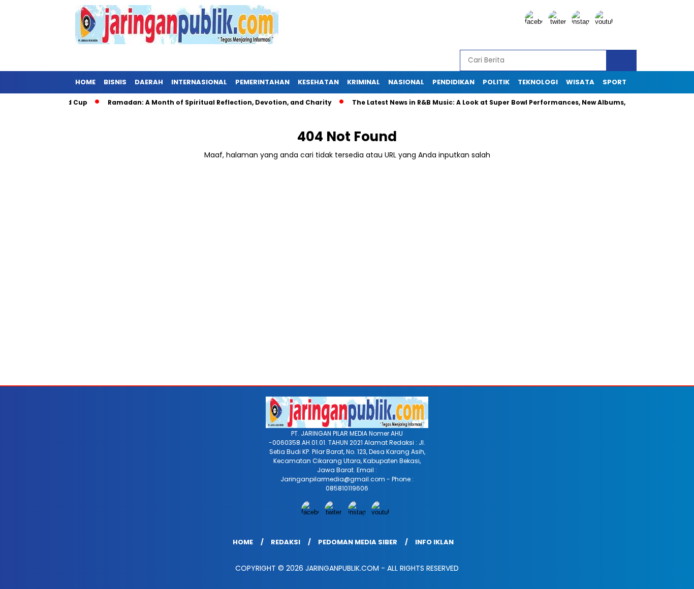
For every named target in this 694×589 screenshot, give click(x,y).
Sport (614, 82)
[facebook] (535, 21)
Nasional (406, 82)
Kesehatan (318, 82)
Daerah (149, 82)
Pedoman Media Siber (357, 542)
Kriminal (363, 82)
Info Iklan (434, 542)
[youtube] (605, 21)
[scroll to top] (665, 573)
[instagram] (582, 21)
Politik (496, 82)
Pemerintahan (262, 82)
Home (85, 82)
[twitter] (559, 21)
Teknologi (538, 82)
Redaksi (285, 542)
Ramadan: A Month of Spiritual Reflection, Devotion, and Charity (200, 102)
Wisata (580, 82)
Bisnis (115, 82)
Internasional (199, 82)
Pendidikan (453, 82)
